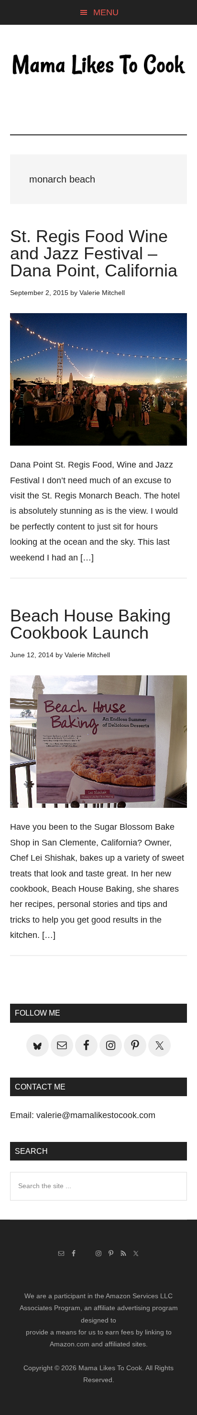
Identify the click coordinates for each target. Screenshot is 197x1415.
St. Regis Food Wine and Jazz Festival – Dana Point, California (93, 253)
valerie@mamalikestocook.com (95, 1115)
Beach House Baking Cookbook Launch (90, 624)
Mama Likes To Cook (98, 65)
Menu (106, 12)
